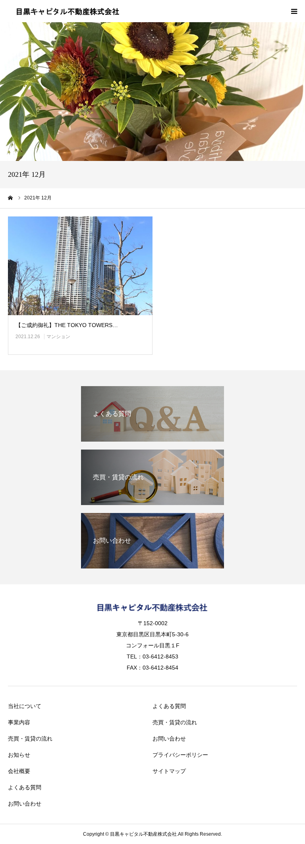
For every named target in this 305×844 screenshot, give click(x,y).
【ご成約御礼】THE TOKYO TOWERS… (66, 325)
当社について (24, 706)
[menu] (294, 11)
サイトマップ (169, 771)
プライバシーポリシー (180, 755)
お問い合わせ (24, 803)
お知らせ (19, 755)
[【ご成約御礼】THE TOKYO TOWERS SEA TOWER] (80, 266)
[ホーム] (11, 197)
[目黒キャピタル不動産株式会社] (67, 11)
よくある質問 (24, 787)
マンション (58, 336)
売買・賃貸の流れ (30, 738)
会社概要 (19, 771)
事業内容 (19, 722)
